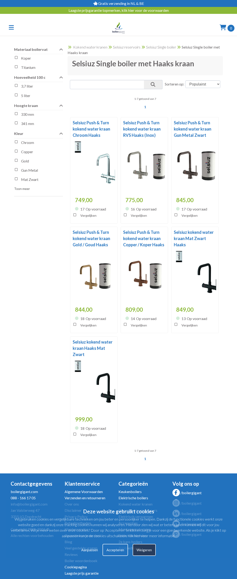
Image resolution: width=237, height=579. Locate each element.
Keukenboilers (130, 491)
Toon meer (22, 189)
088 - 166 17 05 (23, 498)
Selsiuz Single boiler (161, 47)
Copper (27, 151)
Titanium (28, 67)
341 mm (27, 123)
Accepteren (115, 550)
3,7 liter (27, 86)
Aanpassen (89, 550)
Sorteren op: (174, 84)
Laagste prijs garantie (82, 573)
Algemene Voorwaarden (84, 491)
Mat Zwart (29, 179)
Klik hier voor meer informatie (151, 535)
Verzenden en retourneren (85, 498)
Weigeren (144, 550)
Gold (25, 161)
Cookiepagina (76, 567)
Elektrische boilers (133, 498)
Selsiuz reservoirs (126, 47)
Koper (26, 58)
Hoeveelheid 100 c (29, 77)
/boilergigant (191, 493)
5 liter (25, 95)
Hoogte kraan (26, 105)
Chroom (27, 142)
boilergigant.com (24, 491)
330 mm (27, 114)
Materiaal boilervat (31, 49)
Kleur (18, 133)
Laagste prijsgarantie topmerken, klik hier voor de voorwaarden (119, 10)
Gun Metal (29, 170)
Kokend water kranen (90, 47)
